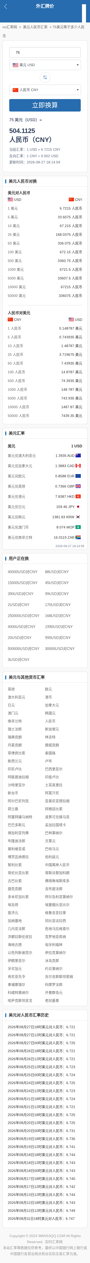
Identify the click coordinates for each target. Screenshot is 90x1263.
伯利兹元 (52, 857)
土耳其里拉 (53, 785)
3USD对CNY (19, 659)
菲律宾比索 (16, 753)
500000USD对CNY (24, 648)
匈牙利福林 (53, 945)
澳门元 (13, 713)
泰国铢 (50, 753)
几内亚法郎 (16, 929)
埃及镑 (13, 905)
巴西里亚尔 (53, 769)
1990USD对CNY (59, 627)
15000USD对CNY (23, 583)
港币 (48, 697)
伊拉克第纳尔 (55, 953)
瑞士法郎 (15, 729)
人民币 (50, 721)
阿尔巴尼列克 (18, 801)
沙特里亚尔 (16, 785)
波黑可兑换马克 (57, 817)
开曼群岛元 (53, 993)
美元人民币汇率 (35, 27)
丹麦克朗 (15, 745)
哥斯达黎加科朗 (57, 873)
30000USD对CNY (60, 648)
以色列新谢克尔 (20, 953)
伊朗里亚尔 (16, 961)
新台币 (13, 793)
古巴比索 (15, 881)
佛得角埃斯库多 (57, 881)
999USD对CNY (58, 637)
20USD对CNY (20, 637)
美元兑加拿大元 (20, 466)
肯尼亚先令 (16, 977)
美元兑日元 (16, 507)
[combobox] (45, 65)
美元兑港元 (16, 497)
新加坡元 (52, 729)
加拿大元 (52, 705)
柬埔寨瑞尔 (16, 985)
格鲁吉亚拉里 (55, 913)
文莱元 (50, 841)
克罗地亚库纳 (55, 937)
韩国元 (50, 713)
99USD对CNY (57, 594)
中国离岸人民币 (57, 865)
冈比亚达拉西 (55, 921)
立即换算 (45, 105)
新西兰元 (15, 761)
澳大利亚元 (16, 697)
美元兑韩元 (16, 517)
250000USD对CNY (24, 616)
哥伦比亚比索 (18, 873)
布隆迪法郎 (16, 841)
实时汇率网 (53, 1242)
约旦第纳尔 (53, 969)
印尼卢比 (15, 769)
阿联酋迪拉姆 (18, 777)
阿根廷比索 (53, 809)
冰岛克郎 (52, 961)
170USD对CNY (58, 605)
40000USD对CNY (23, 572)
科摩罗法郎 (53, 985)
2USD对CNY (19, 605)
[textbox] (45, 65)
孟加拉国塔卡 (55, 825)
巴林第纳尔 (53, 833)
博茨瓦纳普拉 (18, 857)
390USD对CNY (21, 594)
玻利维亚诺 (16, 849)
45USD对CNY (57, 583)
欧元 (48, 689)
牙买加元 (15, 969)
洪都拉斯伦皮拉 (20, 937)
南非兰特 (15, 721)
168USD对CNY (58, 616)
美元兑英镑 (16, 486)
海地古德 (15, 945)
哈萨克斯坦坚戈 (20, 1001)
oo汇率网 (9, 27)
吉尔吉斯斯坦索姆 (59, 977)
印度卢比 (52, 777)
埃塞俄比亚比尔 (57, 905)
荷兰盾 (13, 809)
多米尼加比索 (18, 897)
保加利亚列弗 (18, 833)
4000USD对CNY (22, 627)
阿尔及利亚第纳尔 (59, 897)
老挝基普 (52, 1001)
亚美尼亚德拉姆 (57, 801)
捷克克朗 (15, 889)
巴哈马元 (52, 849)
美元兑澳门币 (18, 527)
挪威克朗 (52, 745)
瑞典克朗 (15, 737)
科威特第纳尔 (18, 993)
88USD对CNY (57, 572)
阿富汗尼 (52, 793)
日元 (11, 705)
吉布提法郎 (53, 889)
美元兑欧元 (16, 476)
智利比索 (15, 865)
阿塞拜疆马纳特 (20, 817)
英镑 (11, 689)
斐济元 (13, 913)
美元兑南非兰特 (20, 537)
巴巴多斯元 (16, 825)
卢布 (48, 761)
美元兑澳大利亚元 (22, 456)
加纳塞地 (15, 921)
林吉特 (50, 737)
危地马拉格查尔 (57, 929)
